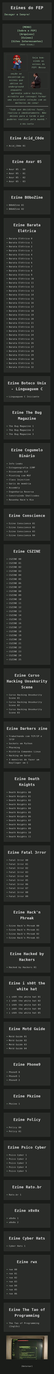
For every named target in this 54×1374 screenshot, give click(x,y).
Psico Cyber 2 (18, 1159)
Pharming (14, 747)
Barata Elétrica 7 (20, 266)
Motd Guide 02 (18, 1040)
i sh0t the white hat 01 (25, 997)
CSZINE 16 (15, 623)
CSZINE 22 (15, 647)
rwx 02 (13, 1277)
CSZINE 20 (15, 639)
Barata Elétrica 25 (21, 339)
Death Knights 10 (20, 832)
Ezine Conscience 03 (22, 531)
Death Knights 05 (20, 812)
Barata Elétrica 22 (21, 327)
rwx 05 (13, 1289)
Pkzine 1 (14, 1104)
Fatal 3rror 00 (18, 860)
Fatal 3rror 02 (18, 868)
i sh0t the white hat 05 (25, 1013)
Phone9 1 (14, 1076)
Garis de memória (20, 483)
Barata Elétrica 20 (21, 319)
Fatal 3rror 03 (18, 872)
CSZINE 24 (15, 655)
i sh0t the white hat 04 (25, 1009)
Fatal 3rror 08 (18, 892)
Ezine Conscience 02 (22, 527)
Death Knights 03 (20, 804)
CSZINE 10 (15, 599)
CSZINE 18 (15, 631)
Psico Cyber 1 (18, 1155)
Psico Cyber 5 (18, 1171)
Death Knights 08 (20, 824)
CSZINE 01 (15, 563)
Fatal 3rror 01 (18, 864)
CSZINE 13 (15, 611)
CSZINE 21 (15, 643)
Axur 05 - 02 (17, 177)
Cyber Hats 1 (17, 1246)
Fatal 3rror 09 (18, 896)
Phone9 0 (14, 1072)
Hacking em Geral (20, 755)
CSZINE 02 (15, 567)
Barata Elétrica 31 (21, 363)
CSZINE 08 (15, 591)
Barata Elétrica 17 (21, 307)
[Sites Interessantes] (27, 41)
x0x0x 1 (14, 1218)
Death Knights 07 (20, 820)
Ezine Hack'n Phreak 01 (24, 930)
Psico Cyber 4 (18, 1167)
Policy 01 (15, 1131)
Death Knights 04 (20, 808)
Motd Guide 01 (18, 1036)
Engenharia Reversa (21, 492)
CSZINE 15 (15, 619)
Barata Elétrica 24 (21, 335)
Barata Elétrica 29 (21, 355)
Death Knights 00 (20, 792)
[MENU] (27, 27)
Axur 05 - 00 (17, 169)
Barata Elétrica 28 (21, 351)
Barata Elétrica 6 (20, 262)
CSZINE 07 (15, 587)
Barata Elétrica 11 (21, 283)
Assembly (14, 487)
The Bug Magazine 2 (21, 430)
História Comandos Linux (25, 751)
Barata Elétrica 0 (20, 238)
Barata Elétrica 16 (21, 303)
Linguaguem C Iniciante (24, 396)
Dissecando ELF (18, 471)
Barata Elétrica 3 (20, 250)
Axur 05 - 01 (17, 173)
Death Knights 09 (20, 828)
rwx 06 (13, 1293)
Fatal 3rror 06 (18, 884)
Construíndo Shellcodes (24, 496)
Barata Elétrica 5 (20, 258)
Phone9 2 (14, 1080)
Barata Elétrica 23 (21, 331)
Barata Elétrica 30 (21, 359)
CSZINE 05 (15, 579)
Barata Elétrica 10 (21, 279)
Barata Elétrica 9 (20, 275)
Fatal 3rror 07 (18, 888)
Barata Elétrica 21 (21, 323)
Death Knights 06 (20, 816)
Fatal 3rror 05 (18, 880)
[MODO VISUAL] (27, 45)
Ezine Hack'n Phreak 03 (24, 938)
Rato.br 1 (15, 1195)
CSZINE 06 (15, 583)
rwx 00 (13, 1269)
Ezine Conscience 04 (22, 535)
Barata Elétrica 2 (20, 246)
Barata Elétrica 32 (21, 367)
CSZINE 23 (15, 651)
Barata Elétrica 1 (20, 242)
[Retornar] (27, 1366)
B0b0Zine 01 (16, 205)
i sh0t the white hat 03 (25, 1005)
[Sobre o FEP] (27, 30)
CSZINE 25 (15, 659)
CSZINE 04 (15, 575)
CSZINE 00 (15, 559)
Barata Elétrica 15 (21, 299)
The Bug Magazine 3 (21, 434)
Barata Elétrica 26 (21, 343)
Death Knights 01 (20, 796)
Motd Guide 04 (18, 1048)
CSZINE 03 (15, 571)
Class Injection (19, 479)
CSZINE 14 (15, 615)
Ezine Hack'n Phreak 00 (24, 926)
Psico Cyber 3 (18, 1163)
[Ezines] (27, 38)
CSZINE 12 (15, 607)
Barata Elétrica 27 (21, 347)
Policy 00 (15, 1127)
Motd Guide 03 (18, 1044)
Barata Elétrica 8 (20, 271)
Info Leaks (16, 463)
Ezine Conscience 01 (22, 523)
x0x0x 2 (14, 1222)
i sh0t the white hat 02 (25, 1001)
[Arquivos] (27, 34)
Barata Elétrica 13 (21, 291)
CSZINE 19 (15, 635)
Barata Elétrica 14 (21, 295)
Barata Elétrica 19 (21, 315)
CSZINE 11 (15, 603)
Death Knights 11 (20, 836)
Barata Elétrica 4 (20, 254)
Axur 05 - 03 (17, 181)
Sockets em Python (20, 743)
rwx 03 (13, 1281)
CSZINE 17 (15, 627)
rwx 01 (13, 1273)
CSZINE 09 (15, 595)
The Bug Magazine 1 (21, 426)
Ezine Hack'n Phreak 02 (24, 934)
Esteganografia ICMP (22, 467)
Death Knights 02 (20, 800)
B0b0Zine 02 (16, 209)
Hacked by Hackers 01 (23, 967)
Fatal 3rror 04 (18, 876)
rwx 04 (13, 1285)
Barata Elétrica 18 (21, 311)
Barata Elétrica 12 (21, 287)
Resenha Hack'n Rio (21, 500)
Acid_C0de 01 (17, 146)
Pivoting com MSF (20, 475)
